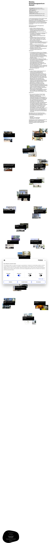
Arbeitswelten (10, 536)
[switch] (19, 275)
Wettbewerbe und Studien (10, 539)
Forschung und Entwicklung (11, 538)
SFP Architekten (11, 532)
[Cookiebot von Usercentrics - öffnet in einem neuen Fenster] (39, 260)
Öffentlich (11, 541)
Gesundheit (11, 537)
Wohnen (10, 540)
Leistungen (11, 534)
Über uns (10, 533)
